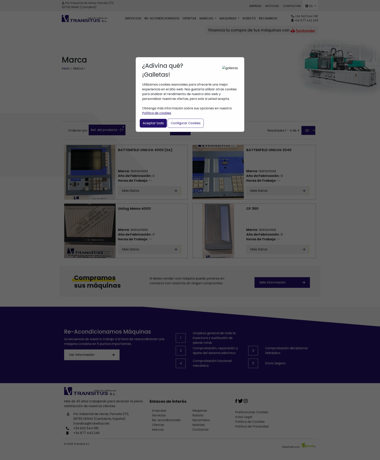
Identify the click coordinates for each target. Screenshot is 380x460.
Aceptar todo (153, 123)
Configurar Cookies (185, 123)
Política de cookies (156, 113)
